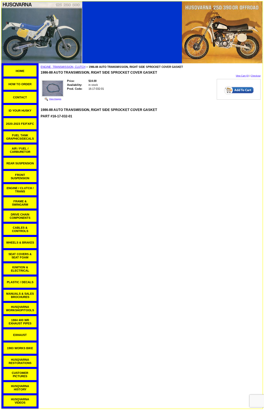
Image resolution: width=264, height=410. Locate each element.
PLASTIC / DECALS (20, 282)
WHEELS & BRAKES (20, 242)
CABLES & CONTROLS (20, 229)
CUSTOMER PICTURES (20, 374)
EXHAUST (20, 335)
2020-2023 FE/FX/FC (20, 123)
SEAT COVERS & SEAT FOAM (20, 255)
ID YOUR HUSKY (20, 110)
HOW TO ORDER (20, 84)
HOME (20, 71)
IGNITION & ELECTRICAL (20, 269)
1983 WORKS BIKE (20, 348)
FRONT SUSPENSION (20, 176)
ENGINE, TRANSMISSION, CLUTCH (63, 66)
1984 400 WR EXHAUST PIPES (20, 321)
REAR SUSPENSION (20, 163)
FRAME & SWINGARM (20, 203)
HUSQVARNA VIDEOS (20, 401)
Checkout (255, 75)
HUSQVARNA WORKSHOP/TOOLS (20, 308)
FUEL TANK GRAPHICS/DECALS (20, 137)
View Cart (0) (242, 75)
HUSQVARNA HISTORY (20, 387)
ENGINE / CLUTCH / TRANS (20, 189)
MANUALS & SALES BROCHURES (20, 295)
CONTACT (20, 97)
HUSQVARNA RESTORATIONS (20, 361)
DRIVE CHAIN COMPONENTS (20, 216)
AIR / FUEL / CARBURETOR (20, 150)
